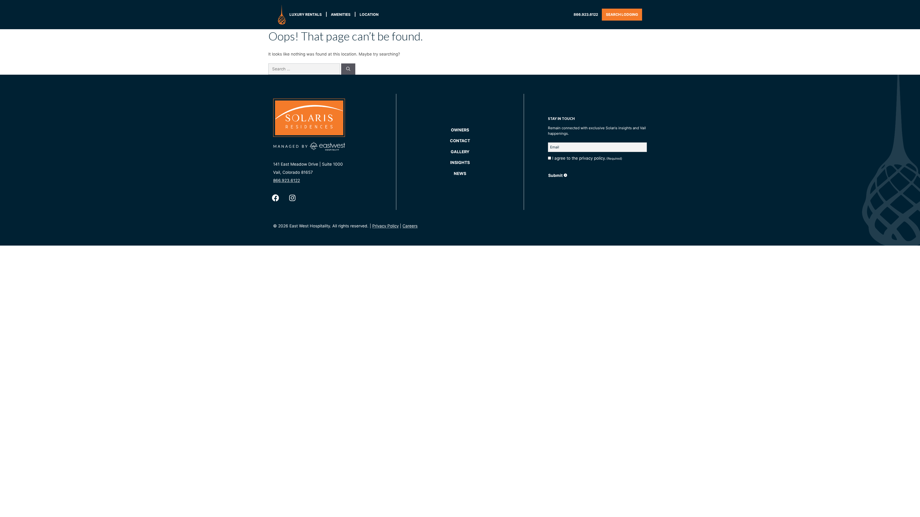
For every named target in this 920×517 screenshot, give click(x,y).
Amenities (341, 14)
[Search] (348, 69)
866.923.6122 (586, 14)
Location (369, 14)
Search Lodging (622, 14)
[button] (275, 198)
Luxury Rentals (305, 14)
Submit (555, 175)
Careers (410, 226)
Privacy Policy (385, 226)
